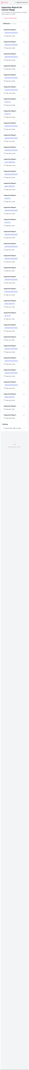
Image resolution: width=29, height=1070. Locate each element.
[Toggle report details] (23, 30)
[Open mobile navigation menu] (27, 2)
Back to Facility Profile (10, 18)
